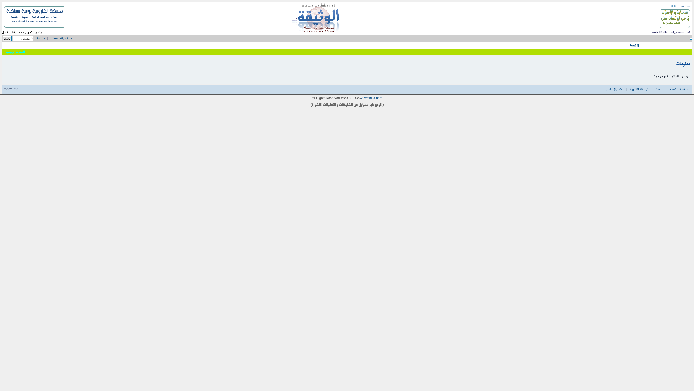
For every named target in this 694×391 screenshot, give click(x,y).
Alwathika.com (371, 98)
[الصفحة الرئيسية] (315, 19)
